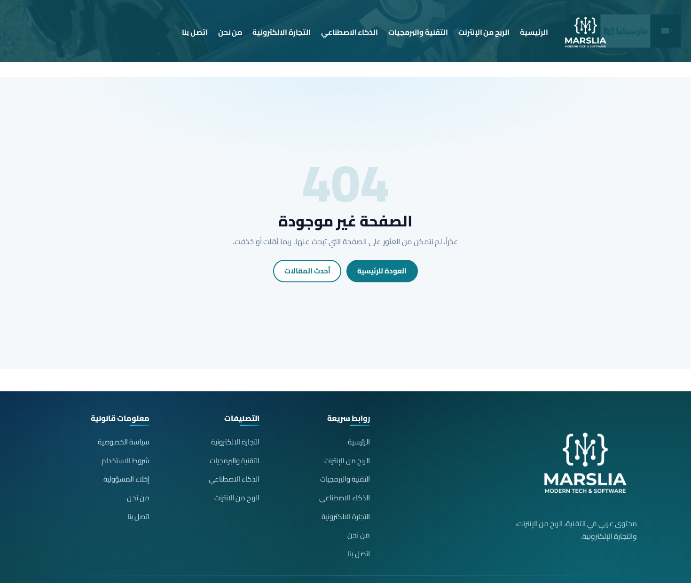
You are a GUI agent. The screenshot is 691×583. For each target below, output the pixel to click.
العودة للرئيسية (382, 271)
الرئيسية (534, 32)
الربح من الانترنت (237, 498)
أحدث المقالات (307, 271)
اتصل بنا (195, 32)
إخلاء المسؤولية (126, 479)
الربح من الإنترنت (484, 32)
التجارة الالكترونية (281, 32)
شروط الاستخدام (125, 461)
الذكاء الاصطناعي (349, 32)
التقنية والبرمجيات (418, 32)
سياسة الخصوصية (123, 442)
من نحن (230, 32)
